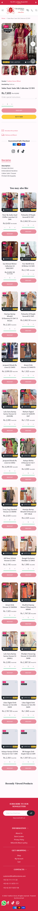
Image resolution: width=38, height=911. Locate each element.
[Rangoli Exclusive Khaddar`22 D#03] (28, 545)
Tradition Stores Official (14, 81)
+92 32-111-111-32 (10, 880)
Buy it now (19, 117)
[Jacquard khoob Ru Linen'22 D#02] (10, 448)
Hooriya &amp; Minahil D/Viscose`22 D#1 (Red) (28, 511)
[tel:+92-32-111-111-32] (32, 10)
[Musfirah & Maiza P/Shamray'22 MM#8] (28, 592)
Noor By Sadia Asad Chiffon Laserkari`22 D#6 (9, 217)
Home (3, 18)
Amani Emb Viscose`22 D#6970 (28, 366)
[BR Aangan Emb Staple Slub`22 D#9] (28, 739)
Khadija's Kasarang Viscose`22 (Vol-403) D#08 (28, 656)
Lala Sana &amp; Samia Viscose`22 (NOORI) (9, 414)
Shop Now (19, 3)
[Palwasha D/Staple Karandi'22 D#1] (28, 202)
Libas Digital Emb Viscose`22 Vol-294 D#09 (10, 705)
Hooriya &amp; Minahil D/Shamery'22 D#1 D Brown (10, 317)
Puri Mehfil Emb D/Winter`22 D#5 (28, 265)
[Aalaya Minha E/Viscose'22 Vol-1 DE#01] (28, 448)
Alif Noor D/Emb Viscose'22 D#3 (10, 559)
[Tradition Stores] (15, 10)
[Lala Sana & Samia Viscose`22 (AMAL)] (10, 641)
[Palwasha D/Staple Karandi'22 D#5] (28, 301)
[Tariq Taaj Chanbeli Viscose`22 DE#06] (10, 496)
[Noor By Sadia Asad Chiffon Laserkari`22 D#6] (10, 202)
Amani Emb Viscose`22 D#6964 (10, 606)
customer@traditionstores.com (14, 876)
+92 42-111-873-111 (10, 883)
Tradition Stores (12, 896)
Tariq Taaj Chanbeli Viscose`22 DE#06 (10, 510)
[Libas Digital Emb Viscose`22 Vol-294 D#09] (10, 690)
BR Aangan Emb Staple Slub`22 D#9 (28, 752)
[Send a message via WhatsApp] (4, 903)
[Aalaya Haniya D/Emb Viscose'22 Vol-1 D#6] (10, 739)
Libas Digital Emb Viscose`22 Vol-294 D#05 (28, 705)
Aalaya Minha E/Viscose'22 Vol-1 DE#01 (28, 463)
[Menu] (3, 10)
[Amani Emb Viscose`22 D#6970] (28, 352)
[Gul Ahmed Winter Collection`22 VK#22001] (10, 251)
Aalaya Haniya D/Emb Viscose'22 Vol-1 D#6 (10, 752)
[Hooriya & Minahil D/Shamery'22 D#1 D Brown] (10, 301)
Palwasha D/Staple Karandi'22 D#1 (28, 216)
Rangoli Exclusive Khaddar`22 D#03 (28, 559)
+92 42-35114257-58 (11, 888)
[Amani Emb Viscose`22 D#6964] (10, 592)
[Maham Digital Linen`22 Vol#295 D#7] (28, 399)
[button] (27, 10)
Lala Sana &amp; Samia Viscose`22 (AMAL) (9, 656)
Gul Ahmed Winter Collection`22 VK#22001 (10, 266)
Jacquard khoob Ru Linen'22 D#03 (10, 366)
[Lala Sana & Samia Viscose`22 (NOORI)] (10, 399)
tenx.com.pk (20, 898)
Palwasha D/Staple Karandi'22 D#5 (28, 315)
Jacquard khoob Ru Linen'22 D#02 (10, 462)
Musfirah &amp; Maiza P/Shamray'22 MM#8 (28, 607)
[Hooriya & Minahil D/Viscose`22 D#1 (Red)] (28, 496)
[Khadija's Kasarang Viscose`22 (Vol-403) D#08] (28, 641)
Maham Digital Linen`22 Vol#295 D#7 (28, 414)
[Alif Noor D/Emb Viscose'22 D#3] (10, 545)
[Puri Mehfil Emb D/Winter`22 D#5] (28, 251)
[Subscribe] (31, 813)
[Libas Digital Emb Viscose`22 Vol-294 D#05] (28, 690)
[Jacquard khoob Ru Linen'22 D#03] (10, 352)
